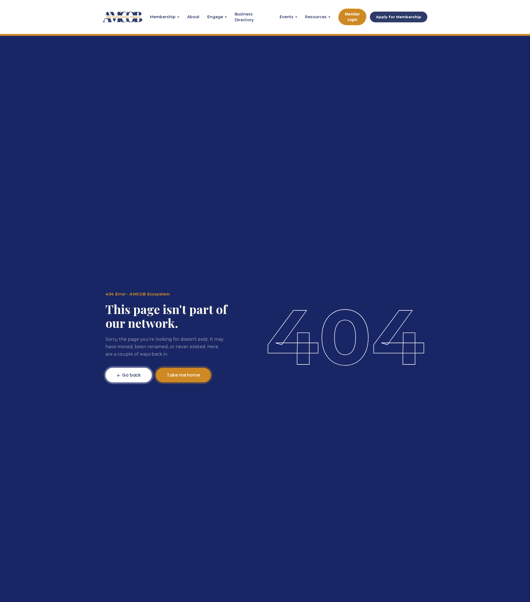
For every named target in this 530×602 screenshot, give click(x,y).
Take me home (183, 375)
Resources (316, 16)
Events (286, 16)
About (193, 16)
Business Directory (244, 17)
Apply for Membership (398, 17)
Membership (163, 16)
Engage (215, 16)
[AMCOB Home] (122, 17)
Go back (131, 375)
